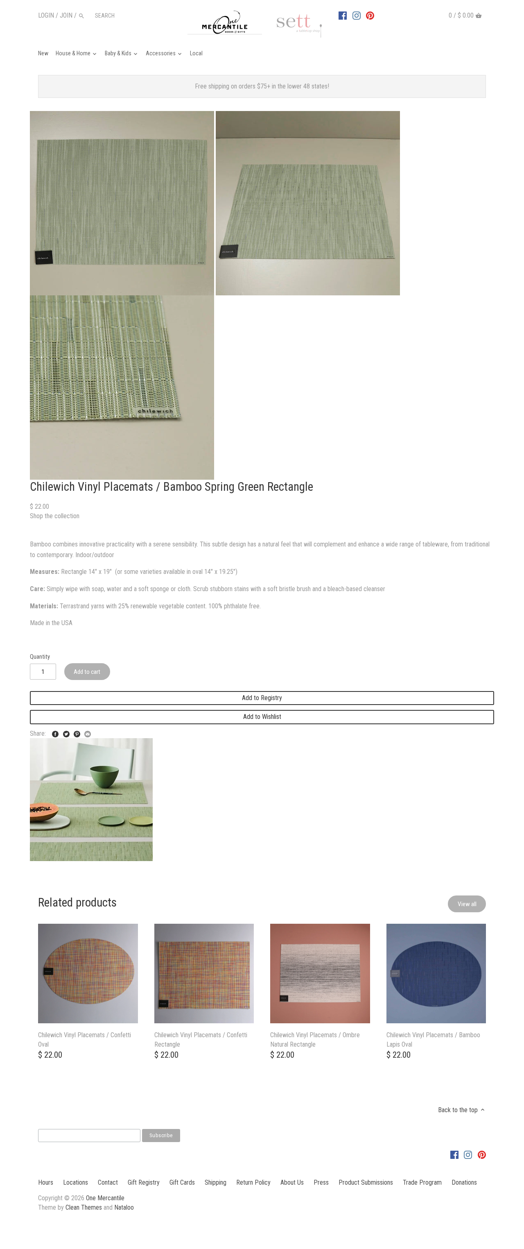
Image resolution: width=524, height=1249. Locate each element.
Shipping (215, 1182)
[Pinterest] (370, 15)
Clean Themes (84, 1207)
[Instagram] (356, 15)
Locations (75, 1182)
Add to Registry (262, 698)
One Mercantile (105, 1198)
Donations (464, 1182)
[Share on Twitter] (66, 733)
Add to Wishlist (262, 717)
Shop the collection (54, 516)
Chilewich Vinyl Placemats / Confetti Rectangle (200, 1039)
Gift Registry (144, 1182)
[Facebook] (343, 15)
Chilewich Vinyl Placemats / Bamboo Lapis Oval (433, 1039)
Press (321, 1182)
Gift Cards (182, 1182)
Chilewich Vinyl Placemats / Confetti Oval (84, 1039)
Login (46, 15)
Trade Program (422, 1182)
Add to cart (87, 672)
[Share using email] (87, 733)
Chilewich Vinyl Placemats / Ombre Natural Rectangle (315, 1039)
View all (467, 904)
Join (66, 15)
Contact (108, 1182)
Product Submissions (366, 1182)
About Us (292, 1182)
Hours (45, 1182)
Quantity (40, 656)
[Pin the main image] (77, 733)
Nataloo (124, 1207)
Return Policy (253, 1182)
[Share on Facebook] (55, 733)
